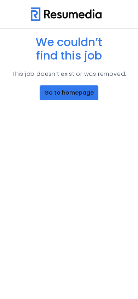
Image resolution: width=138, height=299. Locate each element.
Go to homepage (69, 93)
